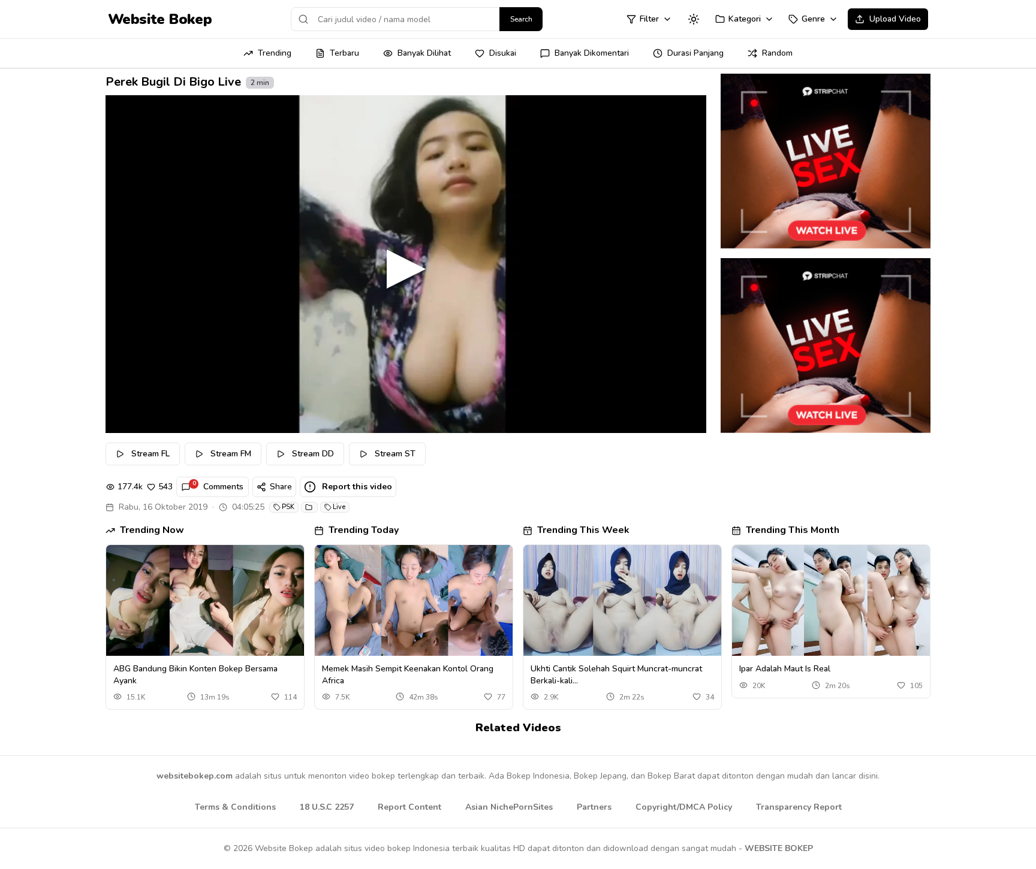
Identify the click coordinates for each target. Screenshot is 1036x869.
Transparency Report (799, 807)
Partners (594, 807)
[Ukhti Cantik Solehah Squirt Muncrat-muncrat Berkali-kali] (622, 600)
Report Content (409, 807)
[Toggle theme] (694, 19)
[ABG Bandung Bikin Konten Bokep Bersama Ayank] (205, 600)
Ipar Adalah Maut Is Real (784, 668)
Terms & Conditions (235, 807)
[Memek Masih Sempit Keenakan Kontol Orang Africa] (414, 600)
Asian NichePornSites (509, 807)
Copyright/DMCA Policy (684, 807)
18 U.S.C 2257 (327, 807)
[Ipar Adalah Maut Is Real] (831, 600)
